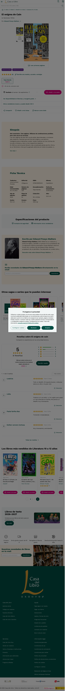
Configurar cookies (18, 328)
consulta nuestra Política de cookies (28, 323)
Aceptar (47, 328)
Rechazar (34, 328)
